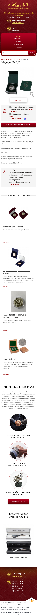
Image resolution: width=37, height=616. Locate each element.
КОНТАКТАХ (28, 17)
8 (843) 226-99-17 (18, 581)
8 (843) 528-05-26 (18, 584)
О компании (18, 39)
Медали (16, 59)
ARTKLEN (19, 604)
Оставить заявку (18, 501)
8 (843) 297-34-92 (18, 591)
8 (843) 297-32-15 (18, 586)
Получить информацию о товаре (18, 125)
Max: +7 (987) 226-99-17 (16, 117)
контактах (15, 30)
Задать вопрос (17, 23)
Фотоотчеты (18, 44)
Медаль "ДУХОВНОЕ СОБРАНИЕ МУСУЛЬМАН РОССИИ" (14, 316)
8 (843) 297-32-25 (18, 588)
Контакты (18, 47)
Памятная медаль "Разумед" (13, 227)
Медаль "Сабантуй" (10, 359)
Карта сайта (19, 602)
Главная (3, 59)
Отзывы (18, 41)
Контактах (14, 184)
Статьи (25, 602)
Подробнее (6, 242)
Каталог (18, 36)
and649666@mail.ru (19, 20)
